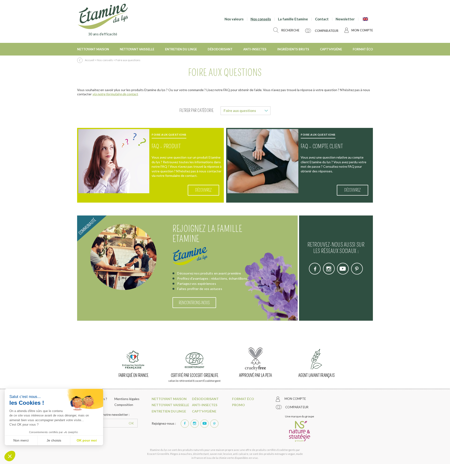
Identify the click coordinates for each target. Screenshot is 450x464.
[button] (9, 456)
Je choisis (54, 440)
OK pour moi (87, 440)
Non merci (21, 440)
